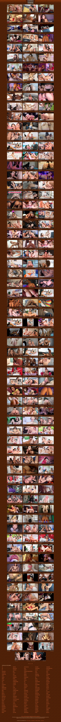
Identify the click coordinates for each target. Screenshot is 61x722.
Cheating (15, 680)
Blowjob (3, 706)
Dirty (14, 711)
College (14, 689)
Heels (36, 678)
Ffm (25, 689)
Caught (14, 675)
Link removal (33, 720)
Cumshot (15, 700)
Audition (4, 684)
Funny (25, 703)
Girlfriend (26, 712)
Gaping (25, 709)
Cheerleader (15, 681)
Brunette (15, 668)
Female (25, 684)
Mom (47, 675)
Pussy (47, 711)
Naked (47, 680)
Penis (47, 700)
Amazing (3, 672)
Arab (3, 678)
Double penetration (28, 671)
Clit (13, 686)
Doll (25, 668)
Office (47, 689)
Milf (47, 671)
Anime (3, 677)
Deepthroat (15, 706)
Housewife (37, 684)
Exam (25, 678)
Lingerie (36, 711)
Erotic (25, 675)
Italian (36, 696)
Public (47, 709)
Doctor (14, 712)
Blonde (3, 705)
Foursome (26, 700)
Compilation (15, 690)
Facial (25, 680)
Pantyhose (48, 697)
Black (3, 703)
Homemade (37, 681)
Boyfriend (4, 711)
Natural (48, 681)
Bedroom (4, 696)
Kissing (36, 700)
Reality (47, 712)
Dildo (14, 709)
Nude (47, 684)
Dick (14, 708)
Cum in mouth (16, 699)
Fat (24, 681)
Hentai (36, 680)
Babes (3, 686)
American (4, 674)
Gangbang (26, 708)
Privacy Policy (29, 720)
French (25, 702)
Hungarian (37, 689)
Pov (47, 706)
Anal (3, 675)
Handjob (37, 674)
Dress (25, 672)
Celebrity (15, 677)
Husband (37, 690)
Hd (35, 677)
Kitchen (36, 702)
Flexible (25, 696)
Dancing (14, 705)
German (25, 711)
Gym (36, 671)
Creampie (15, 696)
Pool (47, 705)
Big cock (3, 697)
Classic (14, 684)
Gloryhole (37, 668)
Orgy (47, 693)
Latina (36, 705)
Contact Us (42, 720)
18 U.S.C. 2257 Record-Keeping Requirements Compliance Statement (30, 716)
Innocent (37, 693)
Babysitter (4, 687)
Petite (47, 702)
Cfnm (14, 678)
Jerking (36, 699)
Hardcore (37, 675)
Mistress (48, 674)
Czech (14, 703)
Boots (3, 709)
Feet (25, 683)
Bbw (3, 690)
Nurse (47, 686)
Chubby (14, 683)
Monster (48, 678)
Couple (14, 693)
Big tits (3, 699)
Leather (36, 706)
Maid (36, 712)
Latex (36, 703)
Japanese (37, 697)
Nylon (47, 687)
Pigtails (47, 703)
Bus (13, 671)
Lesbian (36, 708)
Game (25, 706)
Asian (3, 680)
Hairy (36, 672)
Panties (47, 696)
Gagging (25, 705)
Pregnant (48, 708)
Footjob (25, 699)
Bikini (3, 700)
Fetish (25, 687)
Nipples (47, 683)
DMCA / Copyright (37, 720)
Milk (47, 672)
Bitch (3, 702)
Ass (2, 681)
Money (47, 677)
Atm (3, 683)
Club (14, 687)
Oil (46, 690)
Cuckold (14, 697)
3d (2, 668)
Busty (14, 672)
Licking (36, 709)
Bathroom (4, 689)
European (26, 677)
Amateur (4, 671)
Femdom (25, 686)
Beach (3, 693)
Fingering (26, 690)
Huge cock (37, 687)
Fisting (25, 693)
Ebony (25, 674)
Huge (36, 686)
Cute (14, 702)
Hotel (36, 683)
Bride (3, 712)
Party (47, 699)
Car (13, 674)
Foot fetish (26, 697)
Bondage (3, 708)
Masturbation (49, 668)
